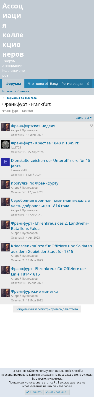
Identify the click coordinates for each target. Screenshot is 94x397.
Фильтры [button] (82, 118)
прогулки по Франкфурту (34, 183)
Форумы (13, 83)
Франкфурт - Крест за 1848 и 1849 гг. (45, 143)
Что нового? (38, 83)
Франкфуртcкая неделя (33, 125)
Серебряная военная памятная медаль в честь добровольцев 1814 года (50, 203)
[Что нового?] (88, 83)
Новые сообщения (15, 91)
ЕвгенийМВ (19, 170)
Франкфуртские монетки (34, 291)
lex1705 (16, 147)
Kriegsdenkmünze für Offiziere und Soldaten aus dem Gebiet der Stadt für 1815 (51, 248)
